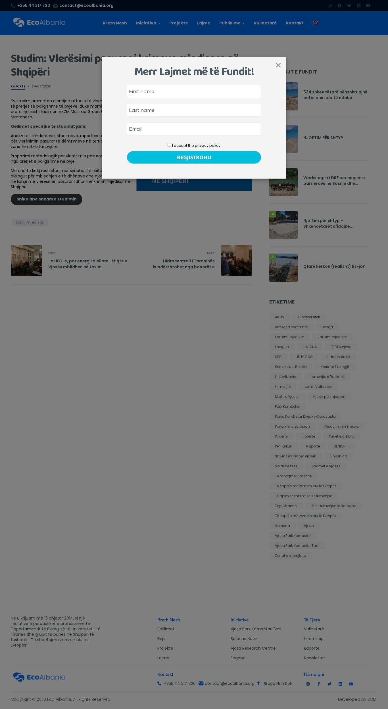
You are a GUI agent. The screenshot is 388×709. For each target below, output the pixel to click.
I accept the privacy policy (195, 145)
